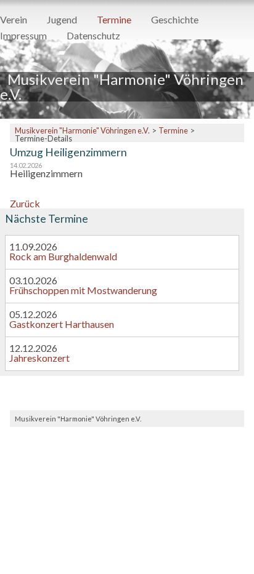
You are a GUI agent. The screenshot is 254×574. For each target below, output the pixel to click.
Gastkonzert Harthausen (61, 324)
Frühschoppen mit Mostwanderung (83, 290)
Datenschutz (93, 36)
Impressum (23, 36)
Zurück (25, 203)
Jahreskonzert (39, 358)
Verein (13, 20)
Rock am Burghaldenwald (63, 256)
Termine (114, 20)
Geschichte (175, 20)
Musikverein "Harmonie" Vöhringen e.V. (82, 130)
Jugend (62, 20)
